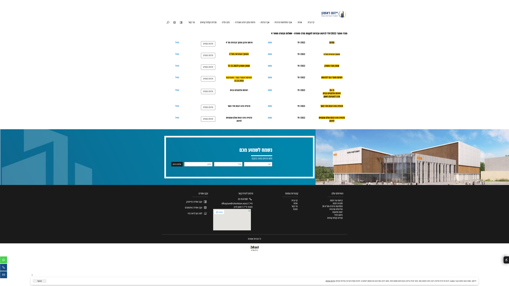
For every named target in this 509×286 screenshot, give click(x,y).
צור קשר (191, 22)
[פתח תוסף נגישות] (506, 259)
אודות (300, 22)
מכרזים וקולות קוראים (208, 22)
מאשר (39, 281)
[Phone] (3, 268)
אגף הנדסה (264, 22)
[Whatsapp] (3, 260)
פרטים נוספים (208, 43)
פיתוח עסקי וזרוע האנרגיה (245, 22)
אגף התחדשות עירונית (283, 22)
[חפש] (167, 22)
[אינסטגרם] (174, 22)
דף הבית (311, 22)
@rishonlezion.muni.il (240, 203)
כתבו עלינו (226, 22)
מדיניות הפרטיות (330, 281)
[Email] (3, 275)
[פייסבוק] (181, 22)
